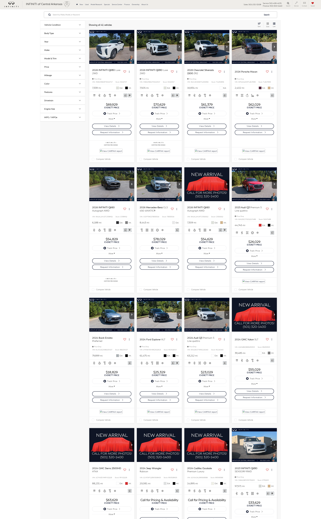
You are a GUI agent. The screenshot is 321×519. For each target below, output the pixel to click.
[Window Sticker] (129, 95)
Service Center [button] (117, 4)
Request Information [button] (110, 132)
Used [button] (87, 4)
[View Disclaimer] (115, 95)
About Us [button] (144, 4)
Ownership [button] (135, 4)
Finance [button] (127, 4)
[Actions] (129, 71)
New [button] (81, 4)
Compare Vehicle (103, 159)
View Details (110, 126)
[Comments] (125, 95)
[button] (131, 47)
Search (267, 15)
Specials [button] (107, 4)
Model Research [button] (96, 4)
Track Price (112, 113)
